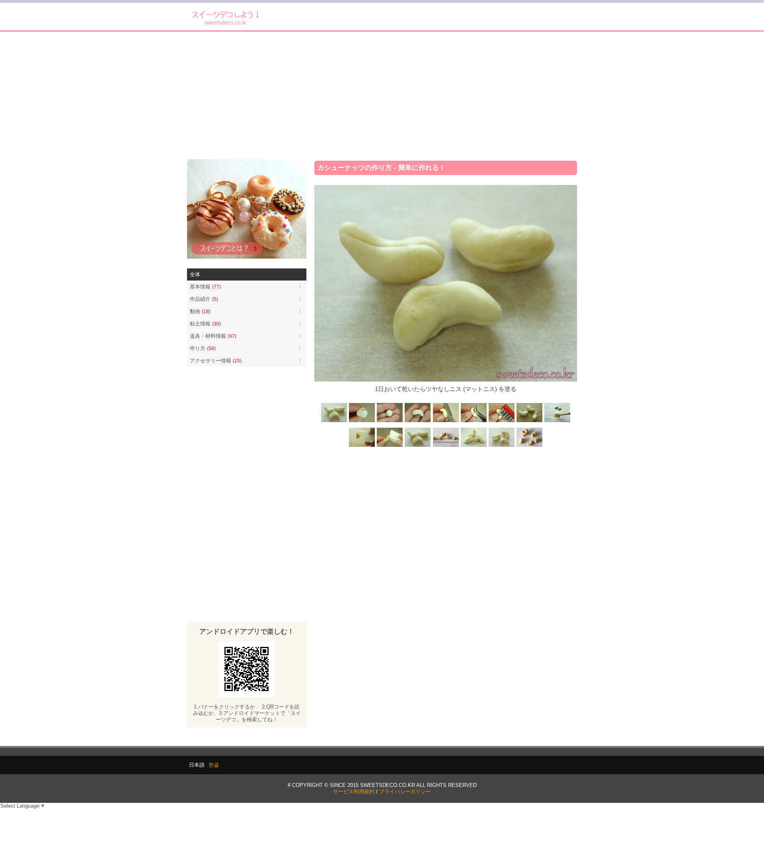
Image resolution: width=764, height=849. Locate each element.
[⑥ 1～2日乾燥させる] (529, 421)
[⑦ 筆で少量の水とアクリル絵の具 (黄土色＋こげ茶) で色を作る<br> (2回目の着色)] (557, 421)
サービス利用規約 (353, 791)
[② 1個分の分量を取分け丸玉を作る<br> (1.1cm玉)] (390, 421)
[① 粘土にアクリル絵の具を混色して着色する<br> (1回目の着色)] (362, 421)
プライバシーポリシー (405, 791)
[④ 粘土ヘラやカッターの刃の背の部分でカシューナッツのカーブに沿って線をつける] (446, 421)
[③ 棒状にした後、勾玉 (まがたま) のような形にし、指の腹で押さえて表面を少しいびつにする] (418, 421)
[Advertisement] (382, 95)
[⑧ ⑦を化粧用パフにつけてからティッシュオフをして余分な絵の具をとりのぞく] (362, 446)
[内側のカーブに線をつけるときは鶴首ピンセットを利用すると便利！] (473, 421)
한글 (214, 765)
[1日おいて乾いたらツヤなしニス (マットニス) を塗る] (418, 446)
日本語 (197, 765)
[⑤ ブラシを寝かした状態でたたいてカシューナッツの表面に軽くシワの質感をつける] (501, 421)
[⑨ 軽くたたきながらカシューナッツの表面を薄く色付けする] (390, 446)
